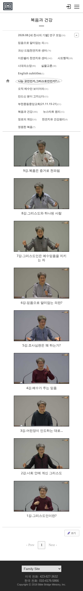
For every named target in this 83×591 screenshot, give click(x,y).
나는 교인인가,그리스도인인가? (38, 81)
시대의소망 (27, 66)
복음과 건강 (28, 112)
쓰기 (73, 533)
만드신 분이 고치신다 (33, 96)
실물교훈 (48, 66)
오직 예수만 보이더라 (33, 89)
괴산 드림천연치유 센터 (34, 50)
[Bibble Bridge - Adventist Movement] (7, 6)
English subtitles (31, 73)
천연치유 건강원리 (55, 119)
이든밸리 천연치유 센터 (35, 58)
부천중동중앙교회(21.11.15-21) (39, 104)
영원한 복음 (26, 127)
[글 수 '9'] (9, 81)
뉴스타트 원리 (53, 112)
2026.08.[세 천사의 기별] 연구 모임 (41, 35)
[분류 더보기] (76, 35)
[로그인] (68, 7)
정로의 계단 (27, 119)
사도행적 (65, 58)
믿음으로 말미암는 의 (33, 43)
